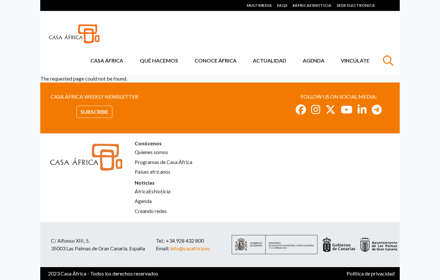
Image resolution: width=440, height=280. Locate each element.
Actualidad (269, 60)
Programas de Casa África (163, 162)
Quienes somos (151, 152)
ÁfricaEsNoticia (152, 191)
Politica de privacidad (371, 273)
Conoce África (215, 60)
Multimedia (259, 5)
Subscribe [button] (94, 112)
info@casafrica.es (190, 248)
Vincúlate (355, 60)
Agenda (313, 60)
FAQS (282, 5)
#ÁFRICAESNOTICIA (311, 5)
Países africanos (152, 172)
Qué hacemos (159, 60)
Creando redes (151, 211)
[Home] (76, 33)
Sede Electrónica (356, 5)
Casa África (107, 60)
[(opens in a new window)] (301, 109)
